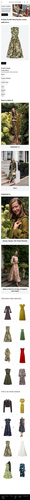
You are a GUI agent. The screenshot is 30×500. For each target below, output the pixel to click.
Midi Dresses (4, 84)
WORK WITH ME (16, 497)
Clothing (3, 80)
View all (4, 14)
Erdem (2, 76)
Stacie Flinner (15, 2)
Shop (3, 63)
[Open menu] (1, 2)
